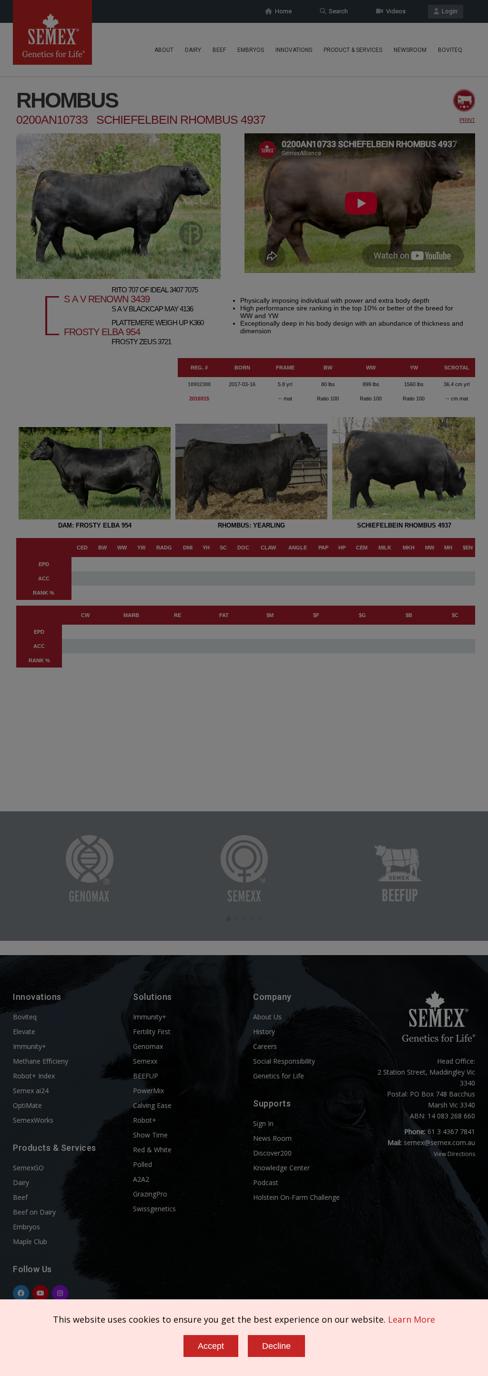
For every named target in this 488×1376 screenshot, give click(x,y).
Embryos (250, 50)
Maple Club (30, 1241)
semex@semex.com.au (439, 1142)
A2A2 (141, 1179)
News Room (272, 1138)
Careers (265, 1046)
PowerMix (148, 1090)
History (264, 1031)
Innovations (293, 50)
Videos (394, 11)
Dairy (193, 50)
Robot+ (144, 1120)
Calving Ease (152, 1105)
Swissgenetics (154, 1208)
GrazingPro (150, 1193)
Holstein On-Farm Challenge (296, 1197)
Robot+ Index (34, 1075)
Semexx (145, 1061)
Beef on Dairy (34, 1211)
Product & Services (353, 50)
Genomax (148, 1046)
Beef (219, 50)
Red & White (152, 1149)
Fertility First (152, 1031)
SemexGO (28, 1167)
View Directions (454, 1154)
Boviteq (450, 50)
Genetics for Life (278, 1075)
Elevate (24, 1031)
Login (448, 11)
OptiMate (27, 1105)
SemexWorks (33, 1120)
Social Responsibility (284, 1061)
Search (337, 11)
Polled (142, 1164)
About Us (267, 1016)
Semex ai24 (31, 1090)
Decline (276, 1346)
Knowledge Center (281, 1167)
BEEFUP (145, 1075)
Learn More (411, 1319)
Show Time (150, 1134)
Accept (211, 1346)
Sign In (263, 1123)
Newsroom (410, 50)
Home (282, 11)
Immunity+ (29, 1046)
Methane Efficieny (40, 1061)
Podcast (265, 1182)
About (163, 50)
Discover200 (272, 1152)
